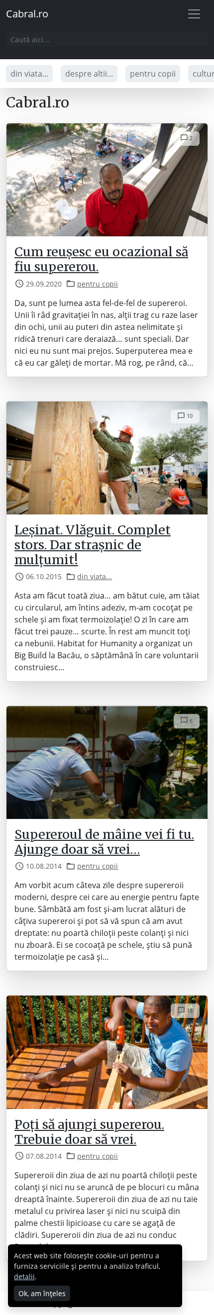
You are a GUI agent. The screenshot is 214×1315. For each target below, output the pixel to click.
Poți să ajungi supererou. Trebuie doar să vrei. (89, 1131)
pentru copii (153, 73)
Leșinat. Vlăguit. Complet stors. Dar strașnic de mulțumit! (92, 545)
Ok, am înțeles (42, 1293)
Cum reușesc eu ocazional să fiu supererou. (101, 259)
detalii (24, 1276)
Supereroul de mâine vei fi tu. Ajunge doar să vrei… (104, 841)
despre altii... (89, 73)
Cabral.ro (27, 13)
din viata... (29, 73)
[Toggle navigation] (194, 14)
